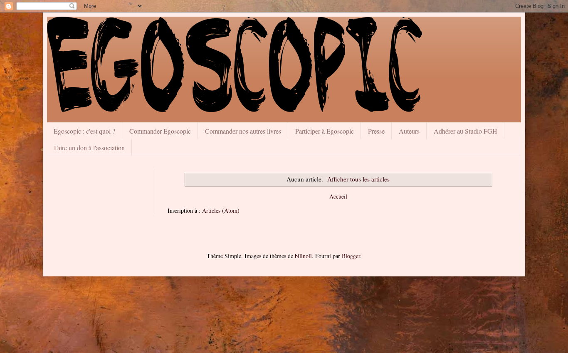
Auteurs (409, 131)
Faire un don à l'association (89, 147)
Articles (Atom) (221, 210)
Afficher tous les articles (358, 179)
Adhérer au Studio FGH (465, 131)
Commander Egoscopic (160, 131)
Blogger (351, 256)
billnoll (303, 256)
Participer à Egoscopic (324, 131)
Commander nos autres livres (243, 131)
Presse (376, 131)
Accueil (338, 196)
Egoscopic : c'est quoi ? (84, 131)
